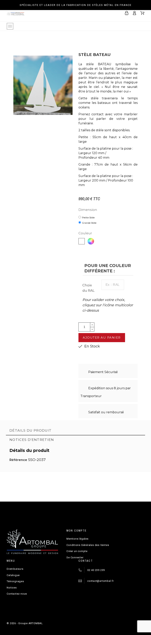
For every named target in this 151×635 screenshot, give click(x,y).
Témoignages (15, 581)
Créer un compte (76, 551)
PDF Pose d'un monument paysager (94, 483)
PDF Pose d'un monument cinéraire (26, 495)
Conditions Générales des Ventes (87, 545)
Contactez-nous (17, 593)
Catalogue (13, 575)
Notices (12, 587)
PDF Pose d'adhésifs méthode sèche (94, 495)
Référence (18, 460)
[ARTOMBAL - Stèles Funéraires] (15, 15)
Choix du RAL (88, 287)
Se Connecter (74, 557)
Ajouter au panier (102, 337)
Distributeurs (15, 568)
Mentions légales (77, 538)
